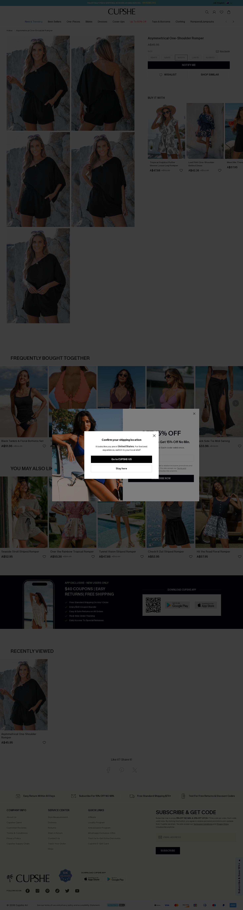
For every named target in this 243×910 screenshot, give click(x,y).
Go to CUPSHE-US (121, 459)
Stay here (121, 468)
